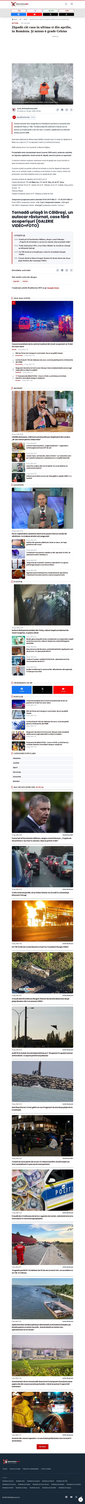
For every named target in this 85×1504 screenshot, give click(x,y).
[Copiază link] (58, 110)
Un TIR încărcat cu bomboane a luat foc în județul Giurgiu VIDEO (42, 253)
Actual (25, 19)
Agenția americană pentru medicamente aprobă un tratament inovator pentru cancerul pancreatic (47, 574)
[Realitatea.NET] (20, 4)
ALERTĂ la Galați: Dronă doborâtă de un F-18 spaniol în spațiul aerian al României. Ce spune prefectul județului (42, 1054)
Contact (4, 1469)
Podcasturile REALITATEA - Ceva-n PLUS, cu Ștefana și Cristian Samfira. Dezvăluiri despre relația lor (41, 377)
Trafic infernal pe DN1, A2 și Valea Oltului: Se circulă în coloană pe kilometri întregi (44, 246)
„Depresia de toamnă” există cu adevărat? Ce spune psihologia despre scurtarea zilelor (47, 564)
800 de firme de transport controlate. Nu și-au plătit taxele (39, 353)
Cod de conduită (46, 1469)
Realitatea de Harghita (57, 1484)
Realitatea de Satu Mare (49, 1488)
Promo (18, 380)
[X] (50, 14)
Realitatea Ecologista (33, 1481)
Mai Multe (42, 1447)
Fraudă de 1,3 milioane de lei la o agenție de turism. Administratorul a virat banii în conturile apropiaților (42, 1217)
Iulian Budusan (68, 889)
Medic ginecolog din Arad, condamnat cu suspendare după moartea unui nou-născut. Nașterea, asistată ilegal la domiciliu (49, 641)
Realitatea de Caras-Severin (41, 1484)
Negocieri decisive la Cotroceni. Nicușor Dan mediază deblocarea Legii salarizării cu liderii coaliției (47, 733)
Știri (20, 19)
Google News (53, 288)
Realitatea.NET (31, 108)
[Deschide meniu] (71, 4)
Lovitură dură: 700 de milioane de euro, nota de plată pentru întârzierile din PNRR (47, 723)
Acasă (15, 19)
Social (14, 349)
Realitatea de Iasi (35, 1488)
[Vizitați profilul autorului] (14, 110)
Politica (18, 372)
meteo (25, 281)
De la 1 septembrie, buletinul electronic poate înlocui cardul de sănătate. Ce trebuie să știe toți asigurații (39, 535)
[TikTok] (66, 14)
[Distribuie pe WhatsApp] (67, 110)
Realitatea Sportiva (8, 1481)
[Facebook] (18, 14)
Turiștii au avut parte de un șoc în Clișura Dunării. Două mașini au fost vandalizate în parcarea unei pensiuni (41, 1163)
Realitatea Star (20, 1481)
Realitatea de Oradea (24, 1484)
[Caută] (66, 4)
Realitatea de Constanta (74, 1484)
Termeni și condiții (15, 1469)
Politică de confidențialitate (31, 1469)
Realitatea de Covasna (9, 1484)
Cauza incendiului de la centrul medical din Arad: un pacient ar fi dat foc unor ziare (46, 702)
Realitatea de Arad (7, 1488)
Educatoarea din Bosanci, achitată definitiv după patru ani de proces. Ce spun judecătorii (49, 650)
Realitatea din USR (61, 1481)
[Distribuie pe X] (71, 110)
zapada (16, 281)
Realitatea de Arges (21, 1488)
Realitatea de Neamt (48, 1481)
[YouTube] (34, 14)
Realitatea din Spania (65, 1488)
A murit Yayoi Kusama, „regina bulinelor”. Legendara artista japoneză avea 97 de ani (47, 447)
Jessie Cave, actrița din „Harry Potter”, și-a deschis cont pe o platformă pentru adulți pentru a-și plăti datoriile (48, 457)
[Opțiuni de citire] (80, 1499)
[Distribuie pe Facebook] (62, 110)
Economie (19, 355)
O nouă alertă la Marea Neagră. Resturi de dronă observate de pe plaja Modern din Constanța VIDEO (44, 259)
